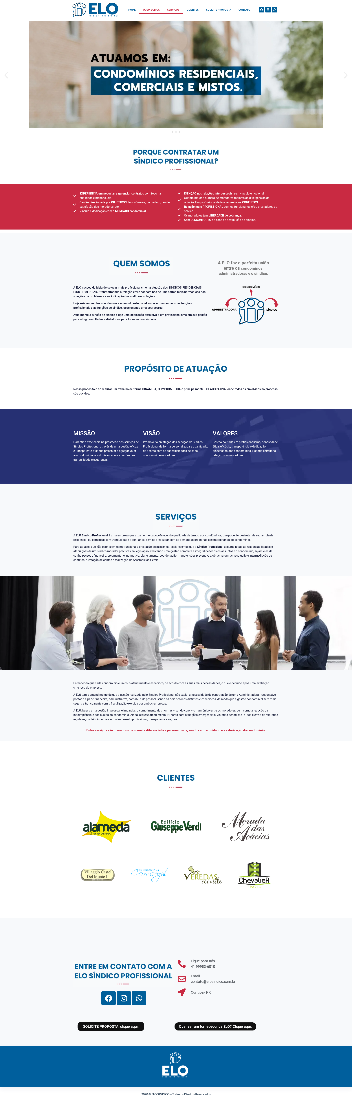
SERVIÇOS (173, 9)
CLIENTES (193, 9)
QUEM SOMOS (151, 9)
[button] (6, 75)
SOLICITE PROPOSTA (218, 9)
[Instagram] (268, 9)
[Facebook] (261, 9)
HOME (132, 9)
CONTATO (244, 9)
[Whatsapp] (274, 9)
